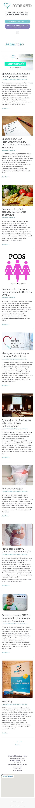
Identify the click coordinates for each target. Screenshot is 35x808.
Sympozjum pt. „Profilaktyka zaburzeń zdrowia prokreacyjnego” (16, 423)
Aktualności (17, 79)
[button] (17, 32)
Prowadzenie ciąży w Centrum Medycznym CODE (16, 550)
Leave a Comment (7, 79)
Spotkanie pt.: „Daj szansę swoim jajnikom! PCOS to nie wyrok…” (17, 292)
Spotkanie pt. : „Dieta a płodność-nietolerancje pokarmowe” (14, 212)
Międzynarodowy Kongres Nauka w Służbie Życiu (15, 355)
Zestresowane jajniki (12, 488)
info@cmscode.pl (17, 770)
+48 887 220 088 (17, 767)
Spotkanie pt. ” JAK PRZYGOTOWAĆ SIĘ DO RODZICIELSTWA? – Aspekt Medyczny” (16, 143)
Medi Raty (7, 701)
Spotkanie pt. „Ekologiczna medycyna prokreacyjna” (16, 75)
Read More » (5, 108)
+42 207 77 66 (17, 768)
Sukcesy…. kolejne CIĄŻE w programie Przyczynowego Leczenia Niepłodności (16, 618)
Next (17, 745)
